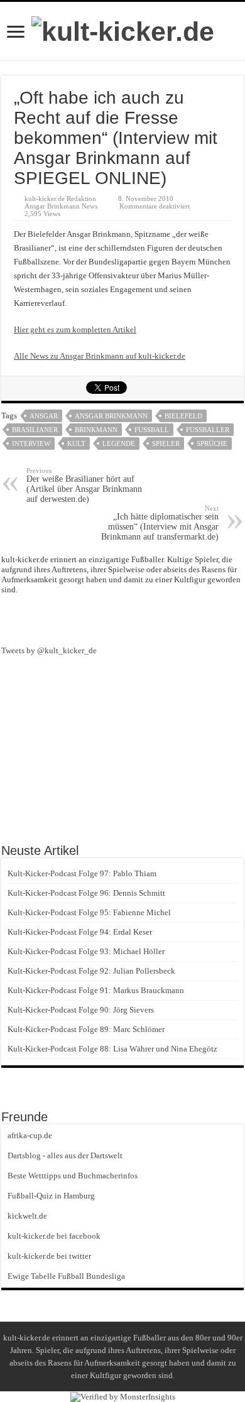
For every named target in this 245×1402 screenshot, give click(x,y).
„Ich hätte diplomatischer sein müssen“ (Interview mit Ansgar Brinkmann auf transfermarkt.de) (160, 522)
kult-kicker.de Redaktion (60, 198)
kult (76, 443)
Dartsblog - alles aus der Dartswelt (65, 1155)
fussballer (207, 429)
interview (31, 443)
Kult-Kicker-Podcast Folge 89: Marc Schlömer (86, 1029)
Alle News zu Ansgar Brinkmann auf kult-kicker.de (99, 356)
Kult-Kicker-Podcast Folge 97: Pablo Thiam (82, 873)
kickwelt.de (27, 1215)
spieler (166, 443)
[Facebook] (122, 619)
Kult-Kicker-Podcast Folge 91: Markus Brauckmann (96, 990)
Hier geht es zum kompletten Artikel (75, 329)
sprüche (212, 443)
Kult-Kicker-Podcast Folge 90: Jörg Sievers (81, 1009)
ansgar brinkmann (111, 416)
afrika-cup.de (30, 1135)
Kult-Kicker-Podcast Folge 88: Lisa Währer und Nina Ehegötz (112, 1048)
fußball (151, 429)
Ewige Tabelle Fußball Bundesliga (66, 1276)
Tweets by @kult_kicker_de (49, 650)
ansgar (44, 416)
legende (118, 443)
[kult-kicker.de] (122, 29)
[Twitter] (145, 619)
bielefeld (183, 416)
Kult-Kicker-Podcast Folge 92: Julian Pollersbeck (91, 970)
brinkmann (96, 429)
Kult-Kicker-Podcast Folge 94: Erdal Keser (80, 932)
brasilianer (35, 429)
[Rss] (100, 619)
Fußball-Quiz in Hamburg (51, 1195)
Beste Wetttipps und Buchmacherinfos (73, 1175)
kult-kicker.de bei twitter (49, 1256)
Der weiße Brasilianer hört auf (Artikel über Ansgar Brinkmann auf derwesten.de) (84, 485)
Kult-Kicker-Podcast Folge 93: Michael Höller (86, 951)
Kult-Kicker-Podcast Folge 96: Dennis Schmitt (86, 893)
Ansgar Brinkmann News (60, 206)
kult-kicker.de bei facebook (54, 1236)
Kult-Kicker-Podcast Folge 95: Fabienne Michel (89, 912)
